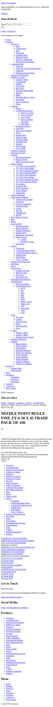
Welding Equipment (18, 339)
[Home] (4, 14)
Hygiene (14, 155)
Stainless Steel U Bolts (24, 337)
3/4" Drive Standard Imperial (27, 180)
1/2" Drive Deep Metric (25, 168)
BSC (23, 293)
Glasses (24, 239)
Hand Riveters (21, 322)
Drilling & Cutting (18, 77)
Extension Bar (21, 186)
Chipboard (20, 248)
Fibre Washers (21, 346)
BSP (22, 297)
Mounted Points (22, 57)
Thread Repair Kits (23, 286)
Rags (13, 219)
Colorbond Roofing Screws (26, 253)
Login (3, 31)
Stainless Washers (23, 362)
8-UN (23, 288)
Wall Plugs (25, 124)
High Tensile (21, 146)
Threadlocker (21, 213)
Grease (18, 208)
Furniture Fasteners (18, 151)
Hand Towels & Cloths (25, 162)
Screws (14, 246)
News (8, 373)
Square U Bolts (22, 335)
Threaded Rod (21, 142)
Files (17, 51)
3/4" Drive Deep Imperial (26, 175)
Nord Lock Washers (23, 353)
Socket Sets (20, 193)
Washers (19, 144)
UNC (23, 311)
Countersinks (21, 82)
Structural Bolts (22, 140)
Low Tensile (21, 148)
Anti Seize (20, 202)
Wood (18, 104)
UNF (23, 313)
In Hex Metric (21, 191)
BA (22, 291)
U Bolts (14, 331)
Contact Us (11, 31)
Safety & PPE (16, 224)
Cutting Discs (21, 48)
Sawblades (20, 100)
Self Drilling (20, 257)
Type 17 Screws (22, 259)
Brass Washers (21, 344)
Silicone (19, 211)
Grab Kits (19, 71)
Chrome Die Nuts (23, 271)
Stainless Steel (21, 137)
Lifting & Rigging (18, 195)
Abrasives (15, 44)
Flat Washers (21, 348)
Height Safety (21, 233)
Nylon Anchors (27, 115)
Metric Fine (25, 304)
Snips (18, 324)
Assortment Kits (17, 64)
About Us (10, 366)
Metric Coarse (26, 302)
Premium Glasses (27, 242)
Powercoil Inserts (22, 284)
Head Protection (22, 228)
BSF (22, 295)
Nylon (18, 133)
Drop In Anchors (27, 113)
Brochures (15, 379)
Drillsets (19, 84)
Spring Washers (22, 357)
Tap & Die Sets (22, 277)
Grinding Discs (22, 55)
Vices (18, 328)
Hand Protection (22, 226)
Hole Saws (20, 88)
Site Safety (20, 244)
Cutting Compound (23, 204)
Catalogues (15, 382)
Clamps (19, 319)
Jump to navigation (8, 3)
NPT (23, 306)
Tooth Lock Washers (24, 364)
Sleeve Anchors (27, 120)
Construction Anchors (24, 111)
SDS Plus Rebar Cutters (25, 97)
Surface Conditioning (24, 60)
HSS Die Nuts (21, 273)
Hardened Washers (23, 350)
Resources (10, 375)
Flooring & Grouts (18, 153)
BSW (23, 299)
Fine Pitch (20, 128)
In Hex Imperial (22, 188)
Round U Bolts (22, 333)
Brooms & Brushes (23, 157)
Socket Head (21, 135)
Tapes (13, 266)
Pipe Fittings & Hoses (19, 217)
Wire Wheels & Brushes (25, 62)
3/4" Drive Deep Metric (25, 177)
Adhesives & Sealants (24, 199)
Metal (18, 95)
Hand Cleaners (21, 160)
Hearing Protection (23, 231)
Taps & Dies (16, 268)
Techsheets (15, 377)
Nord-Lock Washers (24, 131)
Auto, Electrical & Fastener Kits (28, 68)
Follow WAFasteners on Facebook (14, 608)
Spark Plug (25, 308)
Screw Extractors (22, 102)
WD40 (18, 215)
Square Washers (22, 359)
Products (9, 42)
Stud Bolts (15, 264)
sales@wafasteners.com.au (11, 597)
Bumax (18, 108)
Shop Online (11, 388)
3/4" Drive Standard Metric (26, 182)
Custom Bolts (16, 368)
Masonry (19, 93)
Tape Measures (21, 326)
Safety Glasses (21, 237)
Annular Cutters (22, 80)
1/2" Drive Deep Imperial (26, 166)
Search (4, 24)
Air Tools (19, 317)
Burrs (18, 46)
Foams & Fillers (22, 206)
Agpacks (19, 66)
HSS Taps (20, 275)
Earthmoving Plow (23, 126)
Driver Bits (20, 86)
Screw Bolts (25, 117)
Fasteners (14, 106)
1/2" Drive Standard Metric (26, 173)
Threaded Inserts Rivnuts (20, 279)
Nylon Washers (22, 355)
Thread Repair (16, 282)
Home (8, 40)
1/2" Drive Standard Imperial (27, 171)
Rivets (13, 222)
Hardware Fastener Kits (25, 73)
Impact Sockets (17, 164)
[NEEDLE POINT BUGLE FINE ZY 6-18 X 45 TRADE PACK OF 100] (7, 437)
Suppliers (9, 384)
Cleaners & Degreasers (20, 75)
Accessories (20, 184)
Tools (13, 315)
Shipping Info (16, 370)
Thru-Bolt (24, 122)
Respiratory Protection (24, 235)
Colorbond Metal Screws (25, 251)
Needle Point (21, 255)
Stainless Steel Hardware (20, 262)
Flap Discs (20, 53)
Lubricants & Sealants (19, 197)
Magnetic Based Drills (24, 91)
